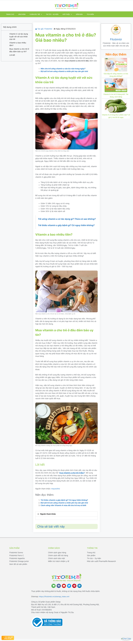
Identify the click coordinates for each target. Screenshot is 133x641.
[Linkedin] (79, 586)
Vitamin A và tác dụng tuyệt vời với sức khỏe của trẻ (18, 36)
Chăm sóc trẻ (35, 14)
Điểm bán (79, 14)
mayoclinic (55, 489)
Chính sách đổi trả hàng (58, 555)
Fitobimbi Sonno (16, 553)
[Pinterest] (74, 586)
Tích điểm (90, 14)
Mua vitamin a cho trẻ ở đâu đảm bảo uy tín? (19, 50)
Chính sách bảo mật (56, 558)
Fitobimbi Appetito (17, 558)
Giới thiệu (66, 14)
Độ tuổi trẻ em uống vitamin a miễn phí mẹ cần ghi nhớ (64, 71)
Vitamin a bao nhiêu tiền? (17, 44)
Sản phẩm (21, 14)
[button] (66, 514)
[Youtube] (64, 586)
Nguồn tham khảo (48, 514)
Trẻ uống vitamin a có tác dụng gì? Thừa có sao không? (67, 219)
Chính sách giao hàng (57, 553)
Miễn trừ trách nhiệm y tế (58, 561)
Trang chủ (10, 14)
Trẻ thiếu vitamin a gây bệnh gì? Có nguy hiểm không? (66, 225)
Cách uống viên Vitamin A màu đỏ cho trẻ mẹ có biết (63, 505)
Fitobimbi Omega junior (19, 561)
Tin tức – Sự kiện (52, 14)
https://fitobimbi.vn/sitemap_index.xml (54, 596)
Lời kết (12, 55)
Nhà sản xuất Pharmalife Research (101, 561)
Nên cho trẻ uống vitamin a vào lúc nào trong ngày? (63, 69)
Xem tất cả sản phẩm (18, 564)
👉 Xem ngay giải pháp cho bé (8, 637)
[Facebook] (59, 586)
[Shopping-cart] (53, 586)
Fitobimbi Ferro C (16, 555)
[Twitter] (69, 586)
